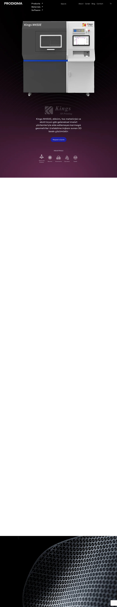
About (81, 3)
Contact (100, 3)
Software (35, 10)
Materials (35, 6)
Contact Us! (11, 602)
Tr (111, 3)
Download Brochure (13, 370)
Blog (93, 3)
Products (35, 3)
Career (87, 3)
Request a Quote (58, 139)
